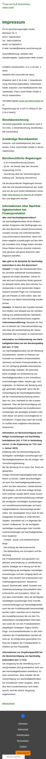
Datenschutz (23, 729)
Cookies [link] (23, 747)
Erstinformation (23, 735)
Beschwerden (23, 741)
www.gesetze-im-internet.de (21, 195)
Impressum (23, 724)
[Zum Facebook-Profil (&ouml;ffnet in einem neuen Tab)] (23, 716)
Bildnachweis (8, 703)
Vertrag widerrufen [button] (23, 753)
